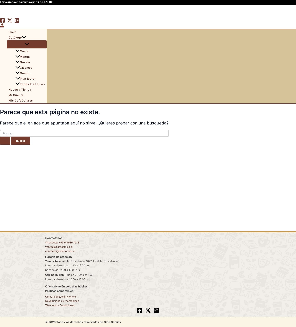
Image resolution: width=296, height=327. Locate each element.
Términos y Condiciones (60, 305)
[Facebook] (2, 22)
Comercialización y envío (60, 296)
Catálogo (15, 37)
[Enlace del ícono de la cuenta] (2, 26)
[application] (24, 37)
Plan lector (28, 78)
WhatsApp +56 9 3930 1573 (62, 242)
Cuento (25, 73)
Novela (25, 62)
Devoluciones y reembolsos (62, 301)
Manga (25, 56)
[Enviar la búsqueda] (5, 141)
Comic (24, 51)
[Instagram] (16, 22)
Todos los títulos (32, 84)
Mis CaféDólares (21, 100)
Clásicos (26, 67)
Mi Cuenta (16, 95)
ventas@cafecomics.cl (59, 246)
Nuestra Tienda (20, 89)
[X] (9, 22)
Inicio (13, 32)
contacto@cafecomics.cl (60, 251)
